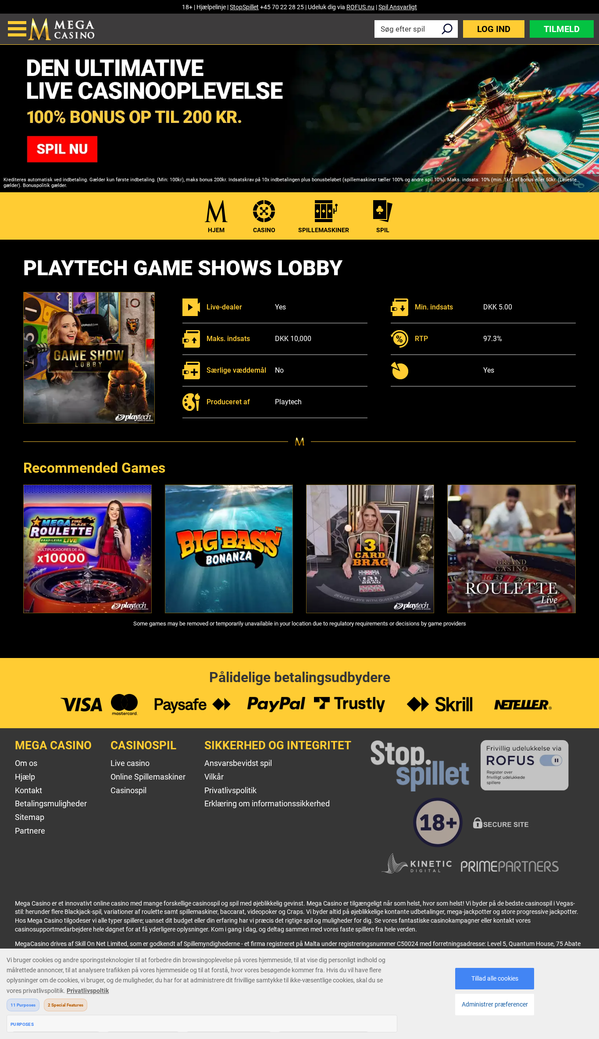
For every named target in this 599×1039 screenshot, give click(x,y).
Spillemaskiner (323, 230)
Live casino (130, 763)
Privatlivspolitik (230, 790)
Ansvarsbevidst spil (238, 763)
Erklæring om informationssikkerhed (267, 803)
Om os (26, 763)
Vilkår (214, 776)
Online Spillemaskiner (148, 776)
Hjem (216, 230)
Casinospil (128, 790)
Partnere (30, 830)
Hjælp (25, 776)
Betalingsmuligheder (51, 803)
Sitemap (29, 817)
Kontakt (28, 790)
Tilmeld (562, 29)
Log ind (493, 29)
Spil (382, 230)
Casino (264, 230)
